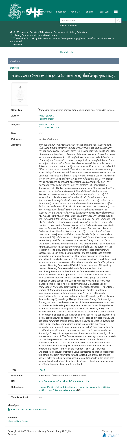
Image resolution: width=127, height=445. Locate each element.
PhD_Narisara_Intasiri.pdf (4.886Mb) (28, 409)
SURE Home (19, 32)
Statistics (14, 67)
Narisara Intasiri (46, 118)
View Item (15, 61)
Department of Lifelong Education (70, 32)
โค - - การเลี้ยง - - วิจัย (49, 127)
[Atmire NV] (110, 434)
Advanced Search (68, 25)
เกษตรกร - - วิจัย (46, 124)
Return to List (66, 51)
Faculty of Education (40, 32)
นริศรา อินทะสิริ (46, 115)
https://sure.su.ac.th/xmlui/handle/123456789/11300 (64, 381)
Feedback (61, 11)
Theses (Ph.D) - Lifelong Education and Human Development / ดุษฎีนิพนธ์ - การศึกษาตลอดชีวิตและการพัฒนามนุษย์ (75, 388)
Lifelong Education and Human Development (35, 35)
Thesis (42, 369)
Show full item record (18, 420)
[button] (75, 11)
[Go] (118, 20)
